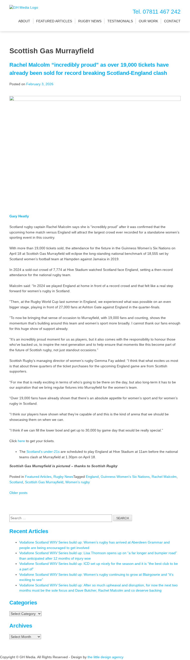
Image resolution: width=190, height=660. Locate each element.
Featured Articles (54, 21)
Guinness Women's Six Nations (125, 477)
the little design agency (105, 657)
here (21, 441)
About (24, 21)
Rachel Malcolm (164, 477)
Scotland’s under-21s (43, 452)
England (92, 477)
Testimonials (120, 21)
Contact (172, 21)
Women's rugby (77, 482)
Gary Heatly (19, 216)
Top (178, 648)
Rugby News (89, 21)
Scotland (16, 482)
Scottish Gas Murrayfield (44, 482)
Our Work (148, 21)
